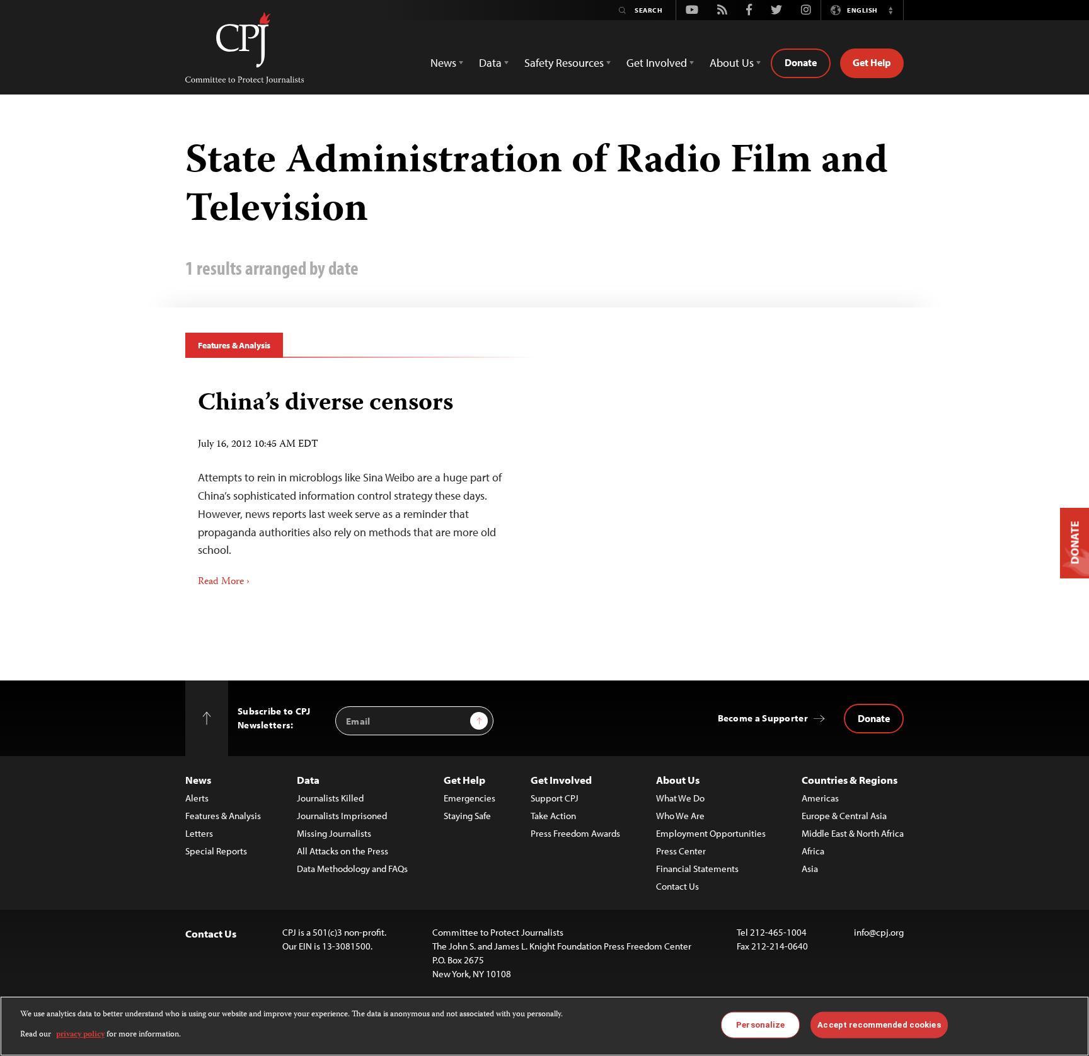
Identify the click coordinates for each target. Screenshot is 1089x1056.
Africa (813, 851)
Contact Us (677, 886)
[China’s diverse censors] (360, 484)
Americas (820, 798)
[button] (890, 10)
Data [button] (490, 62)
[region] (544, 1026)
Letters (199, 833)
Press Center (681, 851)
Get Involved (561, 779)
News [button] (443, 62)
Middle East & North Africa (853, 833)
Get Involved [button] (656, 62)
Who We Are (680, 816)
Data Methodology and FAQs (352, 869)
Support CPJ (555, 798)
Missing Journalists (334, 833)
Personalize (760, 1025)
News (198, 779)
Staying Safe (467, 816)
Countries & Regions (849, 779)
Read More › (224, 582)
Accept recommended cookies (878, 1025)
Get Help (872, 62)
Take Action (553, 816)
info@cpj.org (879, 932)
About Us (678, 779)
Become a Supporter (763, 718)
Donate (801, 62)
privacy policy (80, 1035)
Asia (810, 869)
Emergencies (469, 798)
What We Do (680, 798)
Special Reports (216, 851)
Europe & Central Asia (844, 816)
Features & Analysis (234, 345)
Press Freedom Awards (575, 833)
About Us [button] (732, 62)
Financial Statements (697, 869)
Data (308, 779)
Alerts (197, 798)
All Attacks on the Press (342, 851)
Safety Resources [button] (564, 62)
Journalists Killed (330, 798)
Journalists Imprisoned (342, 816)
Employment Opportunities (711, 833)
